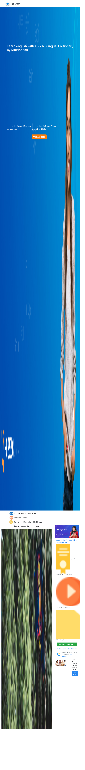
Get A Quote (39, 137)
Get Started (74, 674)
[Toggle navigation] (73, 4)
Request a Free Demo (67, 644)
